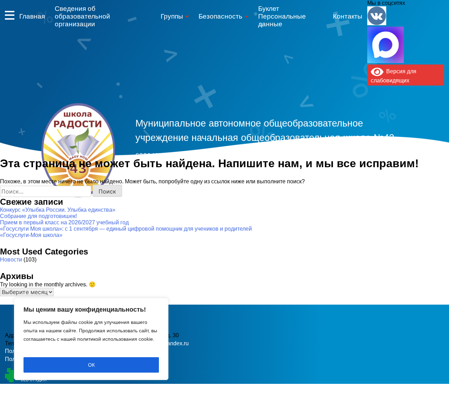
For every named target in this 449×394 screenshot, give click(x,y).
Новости (11, 260)
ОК (91, 365)
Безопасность (220, 16)
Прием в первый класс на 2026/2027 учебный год (64, 222)
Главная (32, 16)
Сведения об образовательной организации (82, 16)
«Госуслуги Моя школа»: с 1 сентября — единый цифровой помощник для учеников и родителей (126, 229)
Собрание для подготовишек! (38, 216)
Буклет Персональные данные (282, 16)
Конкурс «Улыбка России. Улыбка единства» (57, 210)
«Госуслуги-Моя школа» (31, 235)
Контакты (347, 16)
